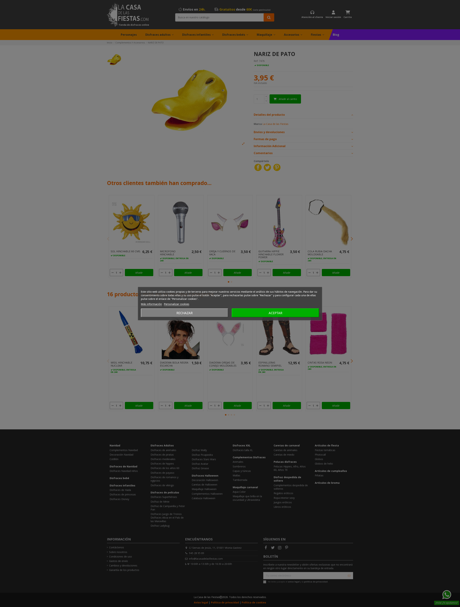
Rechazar (184, 313)
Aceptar (275, 313)
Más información (151, 304)
